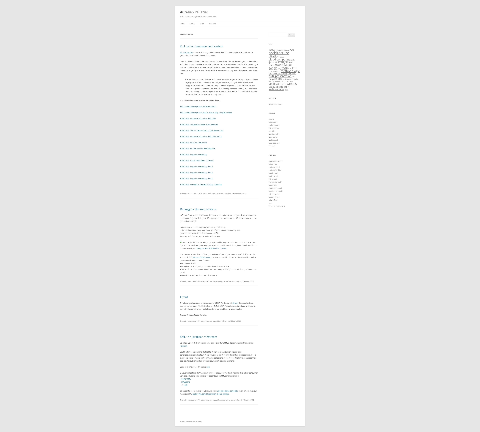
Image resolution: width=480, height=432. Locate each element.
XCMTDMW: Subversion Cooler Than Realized (199, 124)
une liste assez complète (227, 391)
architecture (202, 193)
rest (271, 79)
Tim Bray (272, 146)
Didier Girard (273, 176)
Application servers (276, 161)
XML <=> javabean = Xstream (198, 337)
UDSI (270, 203)
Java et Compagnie (275, 188)
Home (182, 24)
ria (275, 78)
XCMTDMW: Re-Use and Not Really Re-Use (197, 148)
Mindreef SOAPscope (201, 257)
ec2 (276, 62)
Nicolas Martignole (276, 191)
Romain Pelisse (274, 197)
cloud (282, 57)
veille (272, 84)
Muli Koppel (273, 140)
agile (275, 50)
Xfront (184, 297)
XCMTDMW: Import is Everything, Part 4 (196, 178)
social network (288, 79)
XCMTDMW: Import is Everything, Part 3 (196, 172)
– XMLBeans (185, 382)
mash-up (276, 71)
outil (220, 281)
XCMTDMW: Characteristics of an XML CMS (198, 118)
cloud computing (279, 59)
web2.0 (292, 84)
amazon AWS (288, 50)
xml (227, 193)
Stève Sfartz (273, 200)
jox (208, 367)
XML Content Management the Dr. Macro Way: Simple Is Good (206, 112)
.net (271, 49)
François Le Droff (275, 182)
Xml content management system (201, 46)
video (278, 84)
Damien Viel (273, 173)
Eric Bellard (273, 179)
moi (270, 73)
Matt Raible (273, 137)
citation (274, 56)
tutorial (221, 321)
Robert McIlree (274, 143)
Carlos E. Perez (274, 125)
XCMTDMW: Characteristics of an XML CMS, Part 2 (201, 136)
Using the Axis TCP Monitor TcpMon (211, 248)
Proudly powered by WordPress (191, 421)
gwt (279, 68)
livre (294, 68)
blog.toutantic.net (275, 104)
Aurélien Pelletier (194, 12)
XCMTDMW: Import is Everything (193, 154)
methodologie (290, 71)
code (293, 60)
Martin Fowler (274, 134)
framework (222, 400)
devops (271, 62)
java (228, 400)
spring (296, 79)
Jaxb (186, 385)
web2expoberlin (279, 86)
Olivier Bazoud (274, 194)
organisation (290, 73)
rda (293, 76)
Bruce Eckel (273, 122)
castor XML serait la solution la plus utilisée (210, 394)
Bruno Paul (273, 164)
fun (286, 64)
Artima (271, 119)
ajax (280, 49)
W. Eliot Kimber (186, 52)
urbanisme (289, 81)
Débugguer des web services (198, 209)
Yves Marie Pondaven (277, 206)
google (273, 68)
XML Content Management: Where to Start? (198, 106)
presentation (283, 76)
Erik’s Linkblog (274, 128)
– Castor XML (185, 379)
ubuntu (277, 81)
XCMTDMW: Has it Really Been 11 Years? (197, 160)
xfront (235, 303)
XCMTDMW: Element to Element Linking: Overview (201, 184)
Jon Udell (272, 131)
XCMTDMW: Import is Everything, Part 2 (196, 166)
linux (289, 68)
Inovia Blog (273, 185)
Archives (212, 24)
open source (278, 73)
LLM (270, 71)
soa (223, 281)
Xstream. (183, 346)
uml (282, 81)
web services (230, 281)
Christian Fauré (274, 167)
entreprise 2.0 (285, 61)
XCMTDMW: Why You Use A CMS (193, 142)
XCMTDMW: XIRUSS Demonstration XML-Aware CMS (201, 130)
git (290, 64)
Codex (192, 24)
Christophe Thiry (275, 170)
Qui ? (202, 24)
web (284, 83)
